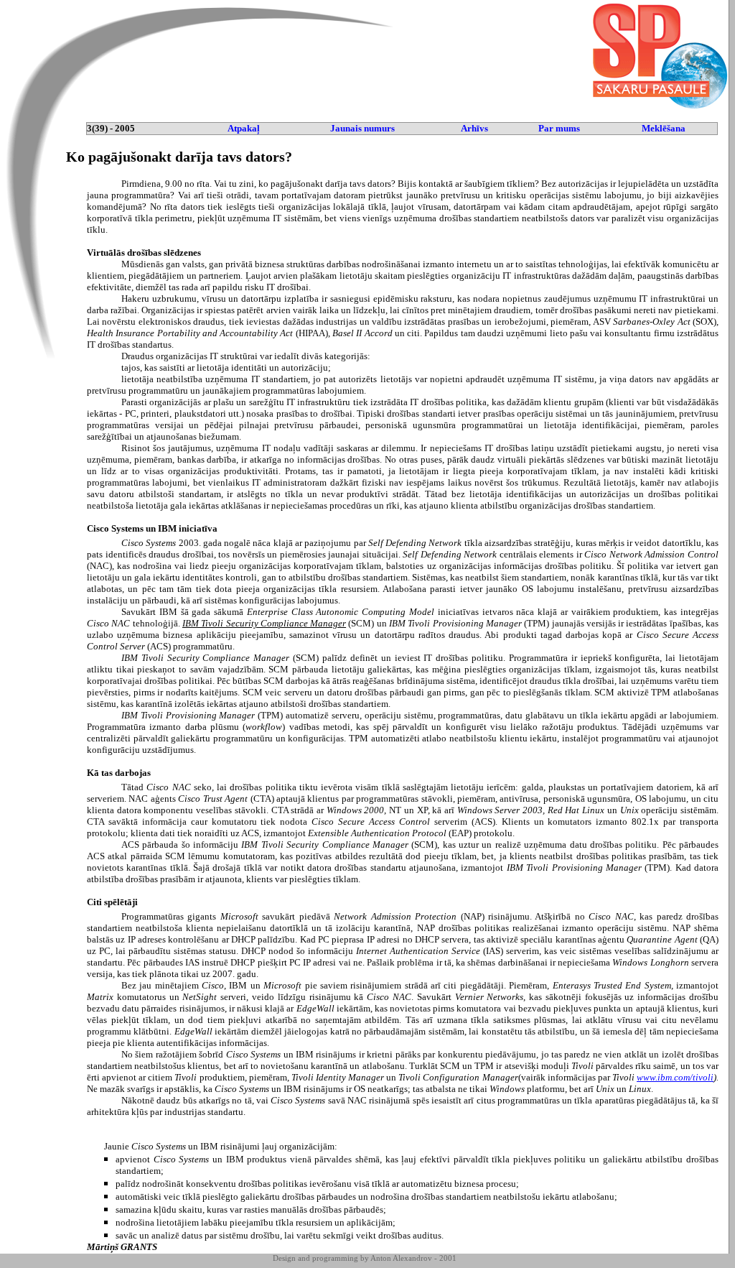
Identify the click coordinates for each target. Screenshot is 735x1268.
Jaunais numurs (362, 128)
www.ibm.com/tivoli (675, 1077)
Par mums (559, 128)
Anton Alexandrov (401, 1258)
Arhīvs (474, 128)
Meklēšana (663, 128)
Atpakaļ (244, 128)
